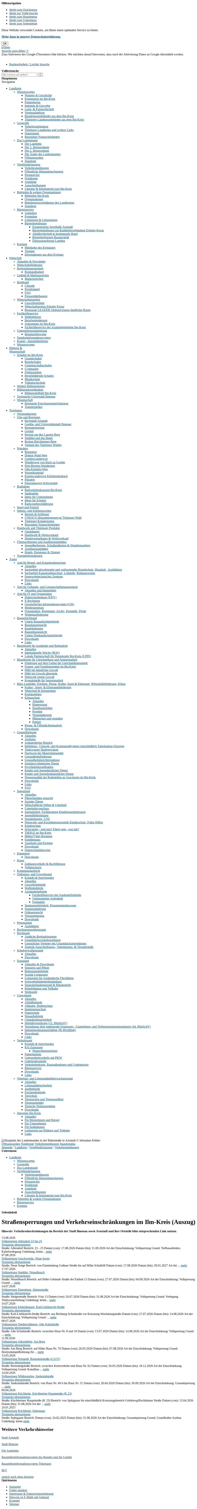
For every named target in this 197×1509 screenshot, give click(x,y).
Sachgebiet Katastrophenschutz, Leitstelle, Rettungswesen (60, 573)
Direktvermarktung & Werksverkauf (46, 538)
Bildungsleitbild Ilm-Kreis (40, 393)
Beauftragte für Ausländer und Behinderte (42, 645)
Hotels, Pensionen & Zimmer (42, 552)
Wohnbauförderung (36, 614)
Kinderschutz (33, 825)
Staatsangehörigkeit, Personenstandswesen (50, 905)
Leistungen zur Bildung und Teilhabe (47, 1130)
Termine (30, 251)
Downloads (32, 580)
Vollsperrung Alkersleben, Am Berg (23, 1341)
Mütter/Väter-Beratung (38, 836)
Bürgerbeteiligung (36, 223)
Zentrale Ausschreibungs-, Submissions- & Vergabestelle (59, 947)
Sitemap (14, 1504)
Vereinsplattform (35, 112)
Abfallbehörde (33, 1002)
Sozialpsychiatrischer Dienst (42, 763)
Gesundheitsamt (26, 732)
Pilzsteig (30, 479)
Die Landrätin (33, 143)
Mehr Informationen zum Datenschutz (25, 57)
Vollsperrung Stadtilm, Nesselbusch (23, 1272)
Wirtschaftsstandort (28, 299)
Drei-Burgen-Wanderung (40, 465)
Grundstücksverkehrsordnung (43, 940)
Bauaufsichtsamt (27, 618)
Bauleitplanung (34, 628)
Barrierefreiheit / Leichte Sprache (29, 64)
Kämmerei (23, 853)
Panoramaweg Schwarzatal (41, 483)
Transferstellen (33, 407)
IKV (4, 1470)
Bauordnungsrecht (36, 632)
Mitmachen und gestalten (47, 718)
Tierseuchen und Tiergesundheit (44, 1099)
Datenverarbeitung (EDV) (40, 597)
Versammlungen (34, 915)
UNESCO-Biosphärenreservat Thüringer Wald (53, 517)
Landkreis (15, 88)
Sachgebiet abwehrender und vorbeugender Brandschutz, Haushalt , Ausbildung (73, 569)
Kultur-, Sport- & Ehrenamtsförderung (48, 687)
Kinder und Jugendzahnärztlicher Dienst (49, 773)
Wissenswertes (26, 91)
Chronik (30, 285)
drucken (29, 1476)
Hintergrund (39, 704)
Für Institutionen (35, 1127)
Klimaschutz (32, 697)
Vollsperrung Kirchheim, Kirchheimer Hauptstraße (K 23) (37, 1393)
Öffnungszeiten (34, 157)
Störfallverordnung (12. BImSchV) (46, 1023)
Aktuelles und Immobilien (40, 590)
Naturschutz (32, 1012)
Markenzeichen (34, 278)
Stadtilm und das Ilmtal (39, 438)
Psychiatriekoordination (39, 767)
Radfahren (23, 486)
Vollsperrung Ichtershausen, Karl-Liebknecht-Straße (33, 1307)
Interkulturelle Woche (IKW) (42, 652)
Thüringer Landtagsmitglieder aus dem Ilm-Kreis (54, 119)
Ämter (13, 559)
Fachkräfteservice (27, 313)
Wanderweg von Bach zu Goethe (45, 462)
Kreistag (22, 244)
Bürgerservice (25, 209)
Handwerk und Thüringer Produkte (38, 528)
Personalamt (24, 922)
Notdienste (31, 178)
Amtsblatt (30, 181)
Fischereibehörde (35, 1092)
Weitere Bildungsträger (31, 386)
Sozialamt (23, 960)
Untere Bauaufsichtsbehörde (42, 621)
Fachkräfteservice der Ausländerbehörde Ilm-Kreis (55, 327)
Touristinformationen (29, 555)
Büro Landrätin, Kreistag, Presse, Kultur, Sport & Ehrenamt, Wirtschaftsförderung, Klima (71, 683)
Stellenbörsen (33, 316)
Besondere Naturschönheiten (42, 136)
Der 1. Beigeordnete (37, 147)
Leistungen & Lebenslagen (41, 220)
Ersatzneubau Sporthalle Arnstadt (52, 226)
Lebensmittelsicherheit (38, 1085)
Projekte (37, 711)
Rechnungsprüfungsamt (31, 929)
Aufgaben (31, 213)
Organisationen (34, 199)
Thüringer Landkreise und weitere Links (49, 130)
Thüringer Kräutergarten (39, 521)
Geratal (29, 431)
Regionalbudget (34, 271)
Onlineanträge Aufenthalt (47, 898)
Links (28, 583)
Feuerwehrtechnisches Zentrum (44, 576)
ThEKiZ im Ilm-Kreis (38, 832)
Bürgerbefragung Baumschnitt (50, 237)
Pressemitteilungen (36, 296)
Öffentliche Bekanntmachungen (44, 171)
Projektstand (32, 289)
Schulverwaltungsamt (30, 950)
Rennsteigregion (34, 427)
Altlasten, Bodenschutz (39, 1005)
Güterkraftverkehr (35, 1061)
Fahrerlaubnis (33, 1054)
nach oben (16, 1476)
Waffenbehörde (34, 888)
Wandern (22, 448)
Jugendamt (23, 791)
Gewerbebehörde (35, 884)
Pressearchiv (32, 175)
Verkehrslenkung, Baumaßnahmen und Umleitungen (56, 1064)
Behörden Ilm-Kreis (37, 195)
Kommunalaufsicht (28, 870)
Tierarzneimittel (34, 1102)
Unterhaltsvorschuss (37, 808)
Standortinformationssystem (34, 337)
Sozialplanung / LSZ (37, 818)
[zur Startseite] (6, 47)
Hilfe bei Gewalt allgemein (41, 673)
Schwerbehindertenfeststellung (43, 981)
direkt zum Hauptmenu (23, 16)
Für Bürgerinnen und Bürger (42, 1120)
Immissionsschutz (35, 1009)
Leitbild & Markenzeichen (33, 275)
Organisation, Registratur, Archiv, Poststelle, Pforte (55, 611)
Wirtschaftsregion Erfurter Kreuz (44, 306)
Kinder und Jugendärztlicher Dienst (46, 770)
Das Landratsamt (27, 140)
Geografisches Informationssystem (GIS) (49, 604)
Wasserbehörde (34, 1016)
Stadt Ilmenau (10, 1444)
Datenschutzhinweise (37, 850)
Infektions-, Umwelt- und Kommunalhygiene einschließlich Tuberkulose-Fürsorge (74, 746)
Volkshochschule (35, 382)
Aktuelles (30, 566)
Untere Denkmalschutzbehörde (43, 635)
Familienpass (32, 839)
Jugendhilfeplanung (36, 815)
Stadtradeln (31, 493)
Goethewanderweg (36, 458)
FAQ (28, 292)
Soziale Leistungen (36, 974)
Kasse (20, 860)
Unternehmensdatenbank (32, 330)
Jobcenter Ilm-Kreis (29, 1113)
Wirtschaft (15, 258)
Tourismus (15, 410)
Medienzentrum (34, 607)
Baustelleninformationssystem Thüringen (26, 1463)
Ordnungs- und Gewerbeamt (34, 874)
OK (5, 43)
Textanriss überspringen (16, 1244)
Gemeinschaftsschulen (38, 365)
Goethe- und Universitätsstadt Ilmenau (48, 424)
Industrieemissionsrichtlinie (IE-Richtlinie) (50, 1030)
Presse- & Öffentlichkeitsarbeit (43, 725)
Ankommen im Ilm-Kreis (40, 323)
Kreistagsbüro (33, 694)
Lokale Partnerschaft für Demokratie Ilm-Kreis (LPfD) (58, 656)
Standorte (30, 161)
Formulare (31, 216)
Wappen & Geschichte (38, 95)
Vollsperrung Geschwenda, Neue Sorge (26, 1258)
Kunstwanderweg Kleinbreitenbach (46, 476)
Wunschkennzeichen (44, 1050)
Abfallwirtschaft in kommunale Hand (55, 233)
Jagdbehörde (32, 1088)
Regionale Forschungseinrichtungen (46, 403)
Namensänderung (35, 908)
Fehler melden (18, 1490)
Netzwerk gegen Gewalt (39, 677)
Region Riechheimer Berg (40, 441)
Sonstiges (30, 206)
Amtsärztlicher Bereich (39, 742)
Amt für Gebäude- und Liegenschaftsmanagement (47, 587)
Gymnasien (31, 368)
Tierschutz (31, 1095)
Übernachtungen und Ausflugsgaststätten (42, 542)
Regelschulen (33, 361)
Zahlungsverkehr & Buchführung (45, 863)
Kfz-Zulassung (34, 1047)
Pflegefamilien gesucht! (39, 798)
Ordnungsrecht (34, 912)
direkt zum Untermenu (23, 20)
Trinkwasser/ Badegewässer (41, 749)
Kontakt (14, 1500)
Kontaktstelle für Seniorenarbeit (44, 680)
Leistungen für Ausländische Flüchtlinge (49, 978)
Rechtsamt (23, 933)
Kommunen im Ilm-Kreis (40, 98)
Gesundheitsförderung (38, 756)
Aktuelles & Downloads (39, 964)
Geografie (23, 123)
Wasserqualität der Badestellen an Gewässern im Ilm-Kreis (60, 777)
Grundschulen (33, 358)
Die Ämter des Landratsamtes (43, 154)
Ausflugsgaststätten (36, 548)
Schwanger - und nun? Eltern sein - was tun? (52, 829)
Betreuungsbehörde (36, 971)
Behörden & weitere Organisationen (39, 192)
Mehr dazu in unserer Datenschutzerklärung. (31, 36)
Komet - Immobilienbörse (32, 341)
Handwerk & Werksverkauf (41, 535)
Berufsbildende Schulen (39, 375)
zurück (6, 1476)
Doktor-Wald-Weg (36, 455)
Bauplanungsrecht (36, 625)
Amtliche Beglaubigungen (41, 936)
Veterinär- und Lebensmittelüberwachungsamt (45, 1078)
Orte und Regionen (28, 417)
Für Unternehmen (35, 1123)
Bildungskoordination (30, 389)
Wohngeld (31, 992)
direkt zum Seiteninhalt (23, 23)
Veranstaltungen (26, 413)
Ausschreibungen (35, 185)
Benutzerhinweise (35, 334)
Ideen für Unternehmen (39, 497)
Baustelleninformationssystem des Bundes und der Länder (37, 1457)
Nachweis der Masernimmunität (44, 753)
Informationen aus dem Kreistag (44, 254)
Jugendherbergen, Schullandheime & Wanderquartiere (57, 545)
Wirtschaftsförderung (29, 265)
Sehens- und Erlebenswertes (34, 510)
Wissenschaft (25, 400)
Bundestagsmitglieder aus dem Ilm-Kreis (49, 116)
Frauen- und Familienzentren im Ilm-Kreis (50, 666)
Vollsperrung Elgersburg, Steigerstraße (25, 1289)
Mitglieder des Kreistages (40, 247)
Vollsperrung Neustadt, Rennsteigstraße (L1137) (31, 1359)
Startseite (7, 1147)
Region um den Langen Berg (42, 434)
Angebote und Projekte (39, 843)
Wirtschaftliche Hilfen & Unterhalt (45, 805)
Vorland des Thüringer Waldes (43, 445)
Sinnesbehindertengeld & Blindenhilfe (48, 985)
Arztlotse (30, 739)
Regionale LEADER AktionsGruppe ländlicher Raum (57, 310)
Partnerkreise (32, 102)
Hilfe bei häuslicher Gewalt (41, 670)
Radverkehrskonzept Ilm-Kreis (43, 490)
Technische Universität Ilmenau (36, 396)
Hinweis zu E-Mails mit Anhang (28, 1497)
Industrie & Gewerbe (37, 105)
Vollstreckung (33, 867)
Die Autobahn (10, 1450)
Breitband (23, 282)
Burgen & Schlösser (37, 514)
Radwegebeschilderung (39, 503)
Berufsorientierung (36, 320)
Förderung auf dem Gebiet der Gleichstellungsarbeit (56, 663)
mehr (49, 1251)
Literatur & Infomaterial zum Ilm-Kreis (48, 188)
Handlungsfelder (42, 708)
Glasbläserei (32, 531)
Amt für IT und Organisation (34, 593)
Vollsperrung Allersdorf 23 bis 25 (22, 1241)
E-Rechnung (32, 600)
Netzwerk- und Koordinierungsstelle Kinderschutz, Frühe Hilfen (64, 822)
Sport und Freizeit (28, 507)
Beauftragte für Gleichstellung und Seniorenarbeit (47, 659)
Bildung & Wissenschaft (17, 349)
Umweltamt (24, 995)
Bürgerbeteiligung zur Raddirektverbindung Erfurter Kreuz (68, 230)
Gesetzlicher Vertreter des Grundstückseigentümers (55, 943)
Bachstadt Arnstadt (36, 420)
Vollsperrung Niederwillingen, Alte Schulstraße (30, 1324)
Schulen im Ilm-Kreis (30, 355)
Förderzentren (33, 372)
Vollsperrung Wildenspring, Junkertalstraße (28, 1376)
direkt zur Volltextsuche (23, 13)
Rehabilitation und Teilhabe (41, 988)
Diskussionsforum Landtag (48, 240)
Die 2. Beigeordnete (37, 150)
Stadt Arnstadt (10, 1437)
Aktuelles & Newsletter (31, 261)
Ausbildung (32, 926)
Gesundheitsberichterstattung (42, 760)
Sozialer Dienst (34, 801)
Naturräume (32, 133)
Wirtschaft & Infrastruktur (40, 690)
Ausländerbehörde (36, 891)
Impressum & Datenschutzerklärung (31, 1493)
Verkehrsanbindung (36, 126)
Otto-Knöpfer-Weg (36, 469)
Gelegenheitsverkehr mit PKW (43, 1057)
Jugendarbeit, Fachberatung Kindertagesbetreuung (55, 812)
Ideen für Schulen (35, 500)
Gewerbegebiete (34, 303)
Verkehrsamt (24, 1040)
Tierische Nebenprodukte (40, 1106)
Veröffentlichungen (28, 164)
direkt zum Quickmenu (23, 9)
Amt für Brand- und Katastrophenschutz (41, 562)
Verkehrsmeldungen (37, 168)
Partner (36, 722)
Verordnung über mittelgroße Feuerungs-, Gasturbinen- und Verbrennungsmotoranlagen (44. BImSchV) (88, 1026)
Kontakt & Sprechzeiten (39, 877)
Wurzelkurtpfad (34, 472)
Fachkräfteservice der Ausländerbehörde (56, 895)
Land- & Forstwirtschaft (39, 109)
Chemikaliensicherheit (38, 1019)
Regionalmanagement (30, 268)
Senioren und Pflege (37, 967)
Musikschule (32, 379)
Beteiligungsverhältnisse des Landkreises (49, 202)
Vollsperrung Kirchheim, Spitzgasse (23, 1410)
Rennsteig (31, 452)
